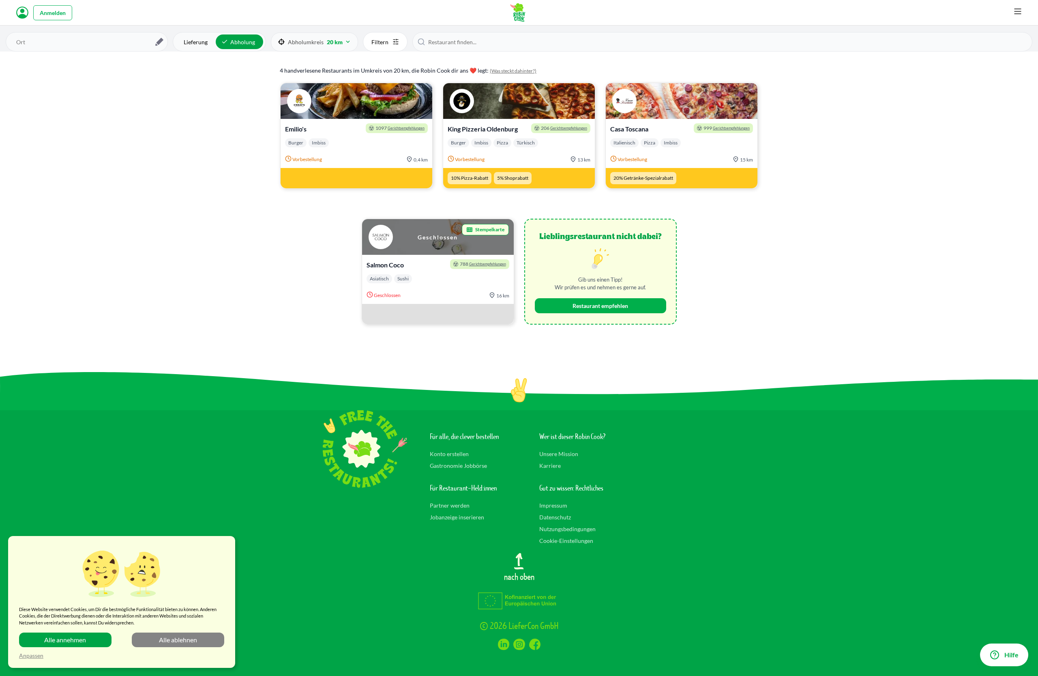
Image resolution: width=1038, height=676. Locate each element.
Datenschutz (555, 517)
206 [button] (564, 128)
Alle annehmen (65, 640)
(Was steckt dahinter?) (513, 71)
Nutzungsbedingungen (567, 528)
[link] (356, 136)
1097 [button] (400, 128)
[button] (314, 42)
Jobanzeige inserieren (457, 517)
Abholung (242, 42)
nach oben (519, 576)
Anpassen (31, 655)
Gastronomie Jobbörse (458, 465)
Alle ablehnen (178, 640)
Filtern (379, 42)
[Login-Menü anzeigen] (22, 12)
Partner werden (450, 505)
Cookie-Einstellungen (566, 540)
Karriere (550, 465)
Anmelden (53, 12)
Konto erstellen (449, 453)
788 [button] (483, 264)
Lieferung (196, 42)
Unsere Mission (558, 453)
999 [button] (726, 128)
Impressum (553, 505)
